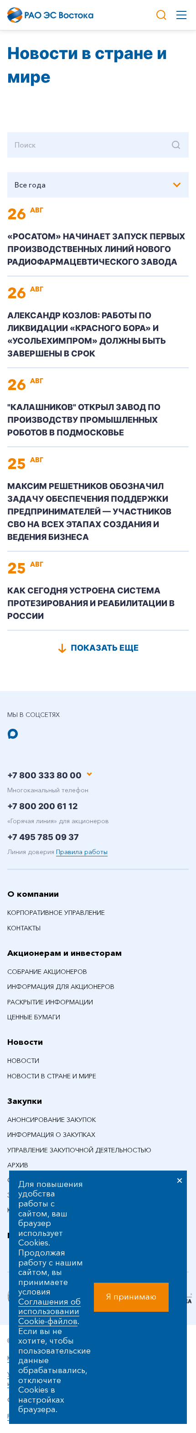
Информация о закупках (51, 1135)
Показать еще (105, 647)
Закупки (24, 1101)
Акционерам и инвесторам (64, 953)
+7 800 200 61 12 (42, 806)
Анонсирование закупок (51, 1120)
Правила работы (82, 852)
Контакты (24, 928)
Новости (25, 1042)
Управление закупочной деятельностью (79, 1150)
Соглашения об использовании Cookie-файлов (49, 1311)
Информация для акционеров (60, 987)
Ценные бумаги (33, 1017)
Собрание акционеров (47, 972)
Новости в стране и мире (51, 1076)
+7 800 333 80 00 (44, 775)
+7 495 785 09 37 (43, 837)
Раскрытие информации (50, 1002)
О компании (33, 894)
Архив (17, 1165)
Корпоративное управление (56, 913)
